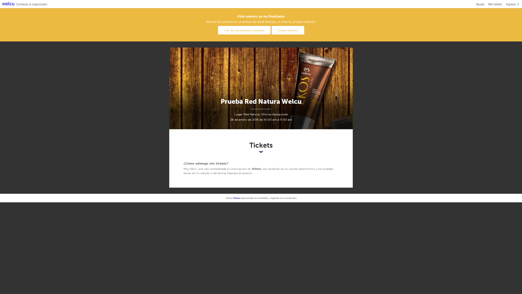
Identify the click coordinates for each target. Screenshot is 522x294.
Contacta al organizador (31, 4)
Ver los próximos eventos (244, 30)
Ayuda (480, 4)
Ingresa (511, 4)
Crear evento (288, 30)
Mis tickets (495, 4)
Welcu (8, 4)
